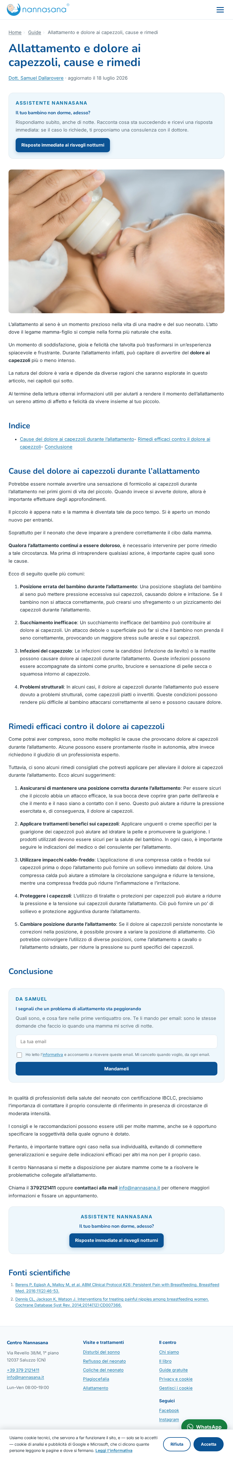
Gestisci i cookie (176, 1388)
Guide (34, 32)
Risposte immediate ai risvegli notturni (62, 145)
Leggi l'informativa (113, 1450)
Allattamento (95, 1388)
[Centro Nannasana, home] (38, 9)
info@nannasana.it (139, 1188)
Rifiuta (176, 1444)
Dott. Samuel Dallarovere (36, 78)
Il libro (165, 1361)
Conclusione (58, 447)
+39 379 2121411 (23, 1370)
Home (15, 32)
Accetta (208, 1444)
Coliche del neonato (103, 1370)
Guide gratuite (173, 1370)
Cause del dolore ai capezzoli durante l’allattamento (77, 439)
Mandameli (116, 1069)
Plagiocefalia (96, 1379)
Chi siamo (169, 1352)
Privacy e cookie (176, 1379)
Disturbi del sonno (101, 1352)
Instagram (169, 1419)
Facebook (169, 1410)
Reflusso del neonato (104, 1361)
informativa (53, 1054)
